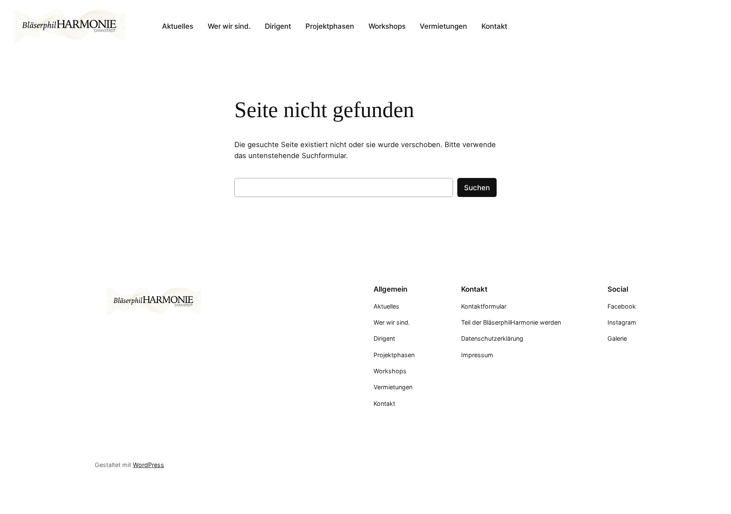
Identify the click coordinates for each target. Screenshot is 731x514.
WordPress (148, 464)
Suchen (477, 187)
